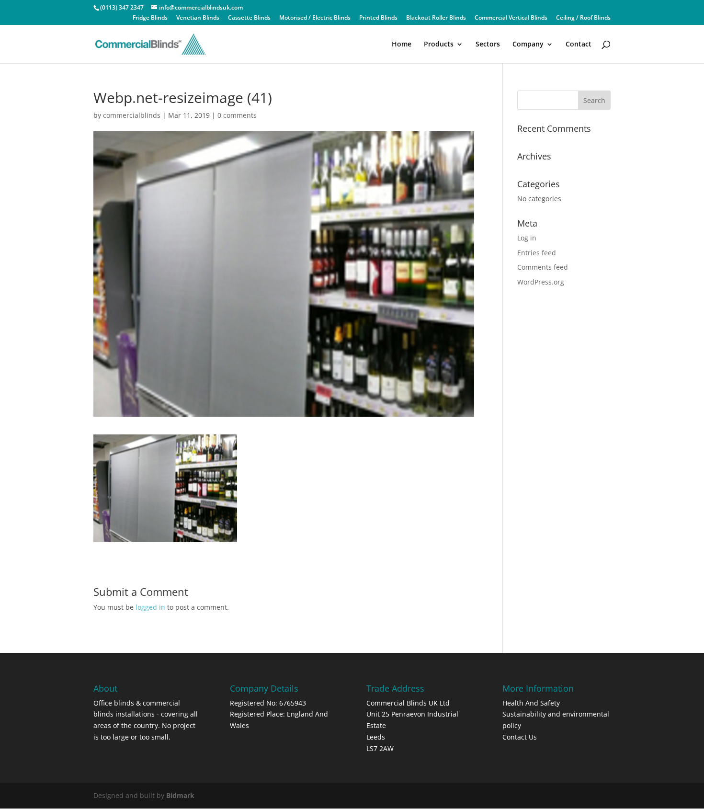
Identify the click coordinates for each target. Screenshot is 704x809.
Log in (526, 237)
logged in (150, 607)
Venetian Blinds (197, 18)
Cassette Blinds (249, 18)
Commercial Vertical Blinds (511, 18)
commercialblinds (131, 115)
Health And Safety (531, 702)
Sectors (488, 44)
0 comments (237, 115)
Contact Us (519, 736)
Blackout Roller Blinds (436, 18)
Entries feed (536, 252)
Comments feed (542, 267)
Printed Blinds (378, 18)
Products (439, 44)
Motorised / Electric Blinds (315, 18)
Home (401, 44)
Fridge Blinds (150, 18)
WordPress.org (540, 281)
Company (528, 44)
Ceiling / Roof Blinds (583, 18)
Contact (578, 44)
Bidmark (180, 795)
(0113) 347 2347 (122, 7)
